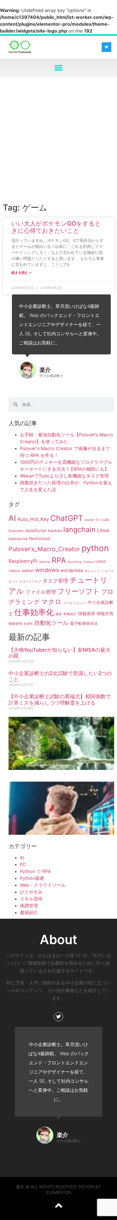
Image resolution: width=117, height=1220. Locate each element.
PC (23, 864)
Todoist (88, 562)
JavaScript (36, 530)
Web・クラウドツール (43, 885)
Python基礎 (32, 878)
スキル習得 (31, 899)
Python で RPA (35, 871)
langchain (79, 529)
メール (67, 603)
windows (47, 570)
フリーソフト (78, 591)
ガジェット (92, 571)
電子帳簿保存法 (84, 623)
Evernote (16, 531)
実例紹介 (70, 614)
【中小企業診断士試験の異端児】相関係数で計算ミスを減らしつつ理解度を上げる (60, 699)
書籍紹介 (29, 912)
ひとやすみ (31, 892)
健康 (58, 614)
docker (89, 520)
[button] (58, 67)
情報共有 (105, 613)
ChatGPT (66, 518)
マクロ (51, 601)
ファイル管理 (40, 592)
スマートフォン (30, 581)
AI (12, 518)
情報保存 (86, 613)
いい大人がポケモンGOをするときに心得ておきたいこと (56, 227)
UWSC (100, 561)
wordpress (71, 570)
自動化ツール (51, 622)
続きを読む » (21, 272)
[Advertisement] (58, 139)
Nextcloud (39, 538)
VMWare (14, 571)
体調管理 (29, 905)
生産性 (28, 624)
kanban (55, 530)
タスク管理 (55, 580)
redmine (44, 562)
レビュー (80, 603)
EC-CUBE (102, 520)
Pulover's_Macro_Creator (44, 549)
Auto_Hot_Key (33, 519)
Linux (103, 530)
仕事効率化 (34, 612)
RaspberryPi (23, 561)
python (95, 548)
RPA (59, 560)
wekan (28, 570)
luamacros (18, 538)
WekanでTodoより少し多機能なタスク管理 (64, 476)
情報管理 (15, 623)
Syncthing (74, 562)
